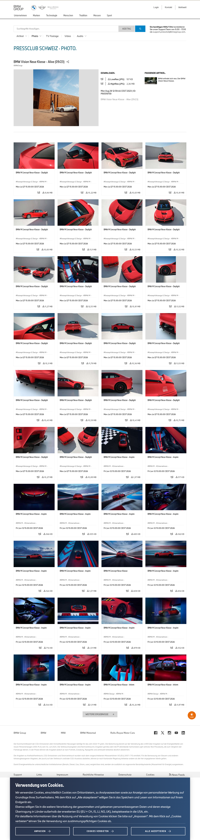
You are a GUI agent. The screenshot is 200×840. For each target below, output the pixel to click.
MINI (63, 732)
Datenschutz (124, 774)
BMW (43, 732)
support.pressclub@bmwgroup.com (169, 32)
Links (39, 774)
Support (18, 774)
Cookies (150, 774)
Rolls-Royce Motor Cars (122, 732)
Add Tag (126, 28)
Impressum (62, 774)
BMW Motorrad (88, 732)
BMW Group (20, 732)
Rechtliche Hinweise (93, 774)
